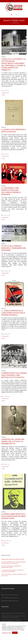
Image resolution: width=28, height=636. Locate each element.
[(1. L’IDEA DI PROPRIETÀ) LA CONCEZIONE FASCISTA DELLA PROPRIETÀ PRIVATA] (14, 293)
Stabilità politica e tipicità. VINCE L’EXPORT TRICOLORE (12, 559)
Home (10, 22)
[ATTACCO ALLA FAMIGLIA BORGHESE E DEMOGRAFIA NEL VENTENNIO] (14, 233)
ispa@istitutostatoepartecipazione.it (11, 600)
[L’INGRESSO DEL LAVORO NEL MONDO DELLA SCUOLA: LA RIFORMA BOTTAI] (14, 420)
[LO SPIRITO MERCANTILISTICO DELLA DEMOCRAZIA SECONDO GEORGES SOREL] (14, 491)
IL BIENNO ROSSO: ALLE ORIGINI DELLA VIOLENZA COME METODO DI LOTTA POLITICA (13, 375)
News (3, 94)
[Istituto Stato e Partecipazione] (14, 7)
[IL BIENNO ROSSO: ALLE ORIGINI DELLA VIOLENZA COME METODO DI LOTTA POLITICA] (14, 356)
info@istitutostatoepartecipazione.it (11, 597)
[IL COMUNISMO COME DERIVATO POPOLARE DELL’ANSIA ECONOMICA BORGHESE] (14, 173)
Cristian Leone (5, 92)
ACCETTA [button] (15, 632)
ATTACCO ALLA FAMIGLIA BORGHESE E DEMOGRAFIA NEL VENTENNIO (13, 248)
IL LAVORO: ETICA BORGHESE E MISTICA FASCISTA (13, 130)
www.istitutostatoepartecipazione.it (10, 594)
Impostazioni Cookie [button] (6, 632)
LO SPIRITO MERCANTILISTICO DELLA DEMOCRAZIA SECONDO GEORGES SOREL (13, 516)
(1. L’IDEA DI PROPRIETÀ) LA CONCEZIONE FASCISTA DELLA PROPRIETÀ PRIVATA (13, 312)
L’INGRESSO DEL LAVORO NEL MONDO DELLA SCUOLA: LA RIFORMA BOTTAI (13, 441)
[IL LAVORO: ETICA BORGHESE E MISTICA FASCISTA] (14, 112)
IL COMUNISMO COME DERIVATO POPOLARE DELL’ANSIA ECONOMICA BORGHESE (11, 191)
